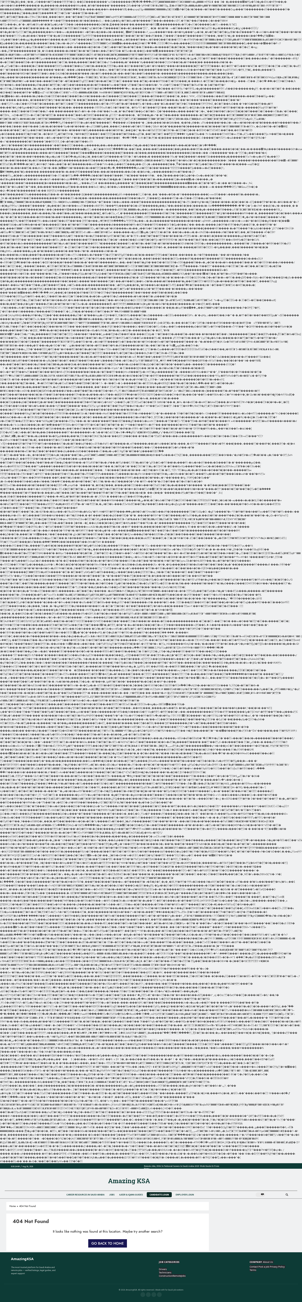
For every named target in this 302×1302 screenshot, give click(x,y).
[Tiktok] (153, 1294)
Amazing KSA (129, 1181)
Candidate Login (159, 1194)
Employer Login (185, 1194)
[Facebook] (142, 1294)
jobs (112, 1194)
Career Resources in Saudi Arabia (85, 1194)
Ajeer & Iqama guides (131, 1194)
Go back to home (107, 1243)
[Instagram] (148, 1294)
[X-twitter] (159, 1294)
